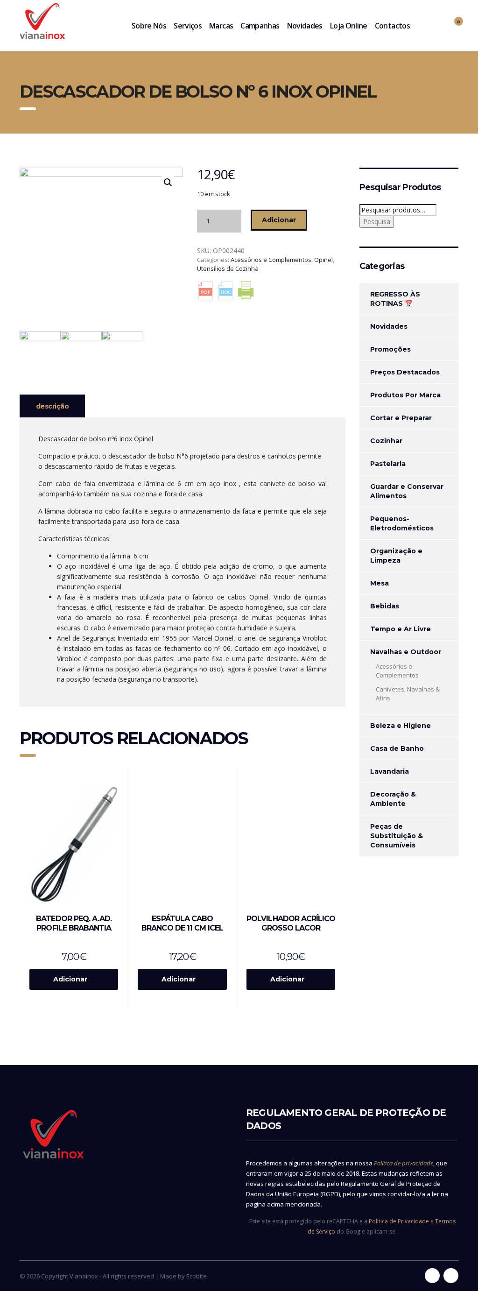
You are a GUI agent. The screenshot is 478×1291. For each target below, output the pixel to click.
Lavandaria (389, 771)
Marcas (221, 26)
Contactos (392, 26)
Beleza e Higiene (400, 725)
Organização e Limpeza (396, 555)
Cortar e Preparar (401, 418)
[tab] (52, 406)
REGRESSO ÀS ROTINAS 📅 (395, 299)
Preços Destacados (405, 372)
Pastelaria (388, 463)
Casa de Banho (397, 748)
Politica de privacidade (403, 1163)
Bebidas (384, 606)
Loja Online (348, 26)
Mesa (379, 583)
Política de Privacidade (399, 1221)
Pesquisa (376, 221)
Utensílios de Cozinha (228, 268)
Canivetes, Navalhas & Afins (408, 693)
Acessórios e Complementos (271, 259)
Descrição (52, 406)
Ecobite (196, 1276)
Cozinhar (386, 441)
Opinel (323, 259)
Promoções (390, 349)
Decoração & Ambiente (393, 799)
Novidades (305, 26)
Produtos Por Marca (405, 395)
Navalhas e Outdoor (405, 652)
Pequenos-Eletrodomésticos (402, 523)
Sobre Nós (149, 26)
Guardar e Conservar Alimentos (406, 491)
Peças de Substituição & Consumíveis (396, 835)
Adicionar (279, 220)
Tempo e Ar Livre (400, 629)
